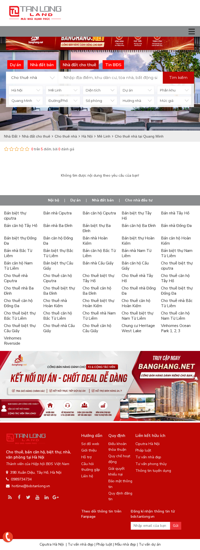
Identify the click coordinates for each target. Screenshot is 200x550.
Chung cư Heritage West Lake (138, 328)
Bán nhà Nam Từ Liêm (136, 253)
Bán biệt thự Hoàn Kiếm (138, 241)
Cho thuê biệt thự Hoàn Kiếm (98, 303)
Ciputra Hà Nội (147, 443)
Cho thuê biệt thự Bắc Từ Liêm (19, 316)
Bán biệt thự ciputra (15, 216)
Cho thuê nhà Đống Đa (139, 291)
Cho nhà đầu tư (138, 200)
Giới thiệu (89, 450)
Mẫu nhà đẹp (125, 544)
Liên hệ (87, 476)
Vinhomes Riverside (12, 341)
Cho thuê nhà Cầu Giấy (59, 328)
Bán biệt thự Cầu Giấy (58, 266)
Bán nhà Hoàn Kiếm (95, 241)
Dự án (75, 200)
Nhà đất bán (103, 200)
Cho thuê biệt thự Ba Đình (59, 291)
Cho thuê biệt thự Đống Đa (176, 291)
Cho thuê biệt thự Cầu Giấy (19, 328)
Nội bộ (53, 200)
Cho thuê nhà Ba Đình (19, 291)
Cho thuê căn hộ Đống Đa (18, 303)
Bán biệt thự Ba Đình (97, 228)
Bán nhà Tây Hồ (175, 213)
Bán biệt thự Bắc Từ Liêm (58, 253)
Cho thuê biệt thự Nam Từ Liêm (137, 316)
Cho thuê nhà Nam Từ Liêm (99, 316)
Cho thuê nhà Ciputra (16, 278)
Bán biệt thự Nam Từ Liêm (176, 253)
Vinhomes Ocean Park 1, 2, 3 (176, 328)
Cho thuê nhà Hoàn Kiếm (55, 303)
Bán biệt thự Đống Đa (20, 241)
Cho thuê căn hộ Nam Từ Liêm (175, 316)
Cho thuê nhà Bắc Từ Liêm (176, 303)
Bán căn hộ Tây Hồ (20, 225)
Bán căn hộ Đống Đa (58, 241)
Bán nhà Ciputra (57, 213)
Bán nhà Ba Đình (57, 225)
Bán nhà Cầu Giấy (98, 263)
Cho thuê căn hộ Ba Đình (97, 291)
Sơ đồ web (90, 443)
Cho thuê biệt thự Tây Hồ (98, 278)
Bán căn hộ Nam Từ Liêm (18, 266)
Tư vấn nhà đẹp (148, 457)
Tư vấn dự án (150, 544)
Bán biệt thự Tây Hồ (137, 216)
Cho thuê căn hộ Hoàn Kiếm (136, 303)
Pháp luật (143, 450)
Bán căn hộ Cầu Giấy (135, 266)
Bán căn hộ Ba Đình (139, 225)
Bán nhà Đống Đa (176, 225)
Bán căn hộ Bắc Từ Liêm (99, 253)
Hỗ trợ (86, 457)
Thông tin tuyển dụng (153, 470)
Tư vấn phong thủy (151, 463)
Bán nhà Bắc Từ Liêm (18, 253)
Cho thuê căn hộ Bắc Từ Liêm (57, 316)
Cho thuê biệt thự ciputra (176, 266)
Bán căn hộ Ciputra (99, 213)
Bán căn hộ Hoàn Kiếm (176, 241)
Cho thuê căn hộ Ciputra (57, 278)
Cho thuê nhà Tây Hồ (137, 278)
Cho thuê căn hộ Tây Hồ (175, 278)
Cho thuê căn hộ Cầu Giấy (97, 328)
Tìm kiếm (178, 77)
